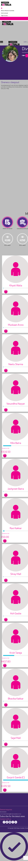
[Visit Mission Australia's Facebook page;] (4, 822)
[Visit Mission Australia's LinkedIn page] (15, 822)
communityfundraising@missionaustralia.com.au (10, 813)
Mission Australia (20, 828)
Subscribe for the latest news (12, 816)
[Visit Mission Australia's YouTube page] (10, 822)
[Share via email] (23, 55)
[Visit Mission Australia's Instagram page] (12, 822)
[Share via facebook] (22, 55)
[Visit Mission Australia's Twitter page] (7, 822)
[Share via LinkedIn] (24, 55)
